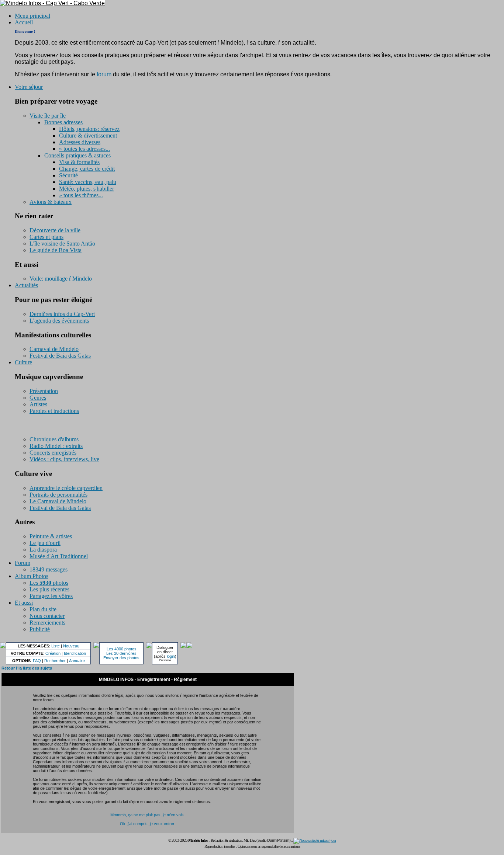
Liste (55, 646)
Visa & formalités (79, 162)
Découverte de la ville (55, 230)
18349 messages (49, 569)
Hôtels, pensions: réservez (89, 129)
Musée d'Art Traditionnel (59, 556)
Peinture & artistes (51, 536)
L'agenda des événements (59, 320)
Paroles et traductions (54, 411)
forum (104, 74)
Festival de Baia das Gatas (60, 355)
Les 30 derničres (121, 653)
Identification (75, 653)
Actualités (26, 285)
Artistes (38, 404)
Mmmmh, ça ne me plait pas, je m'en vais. (147, 815)
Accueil (24, 22)
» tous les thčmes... (81, 195)
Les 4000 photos (122, 649)
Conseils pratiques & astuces (77, 155)
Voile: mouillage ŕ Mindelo (61, 278)
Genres (38, 398)
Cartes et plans (46, 237)
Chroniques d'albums (54, 439)
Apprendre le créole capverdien (66, 488)
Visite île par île (48, 115)
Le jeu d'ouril (45, 543)
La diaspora (43, 549)
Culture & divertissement (88, 135)
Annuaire (77, 660)
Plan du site (43, 609)
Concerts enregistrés (53, 452)
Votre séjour (29, 87)
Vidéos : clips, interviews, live (64, 459)
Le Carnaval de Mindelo (58, 501)
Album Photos (31, 576)
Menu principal (32, 16)
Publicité (40, 629)
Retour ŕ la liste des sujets (26, 668)
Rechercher (55, 660)
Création (53, 653)
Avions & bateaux (51, 202)
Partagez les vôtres (51, 596)
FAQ (37, 660)
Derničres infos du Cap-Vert (62, 314)
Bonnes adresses (63, 122)
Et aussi (24, 602)
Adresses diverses (79, 142)
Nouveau (71, 646)
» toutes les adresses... (84, 149)
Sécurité (68, 175)
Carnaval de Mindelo (54, 349)
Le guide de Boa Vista (56, 250)
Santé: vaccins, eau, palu (87, 182)
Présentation (44, 391)
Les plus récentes (49, 589)
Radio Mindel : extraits (56, 446)
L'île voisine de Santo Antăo (62, 243)
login (171, 656)
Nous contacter (47, 616)
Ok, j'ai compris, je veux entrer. (147, 823)
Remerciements (47, 622)
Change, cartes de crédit (87, 169)
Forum (22, 563)
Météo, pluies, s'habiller (86, 188)
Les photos (49, 583)
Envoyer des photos (121, 658)
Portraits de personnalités (58, 494)
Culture (23, 362)
